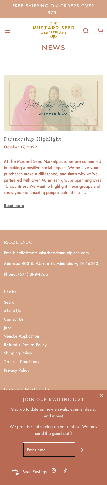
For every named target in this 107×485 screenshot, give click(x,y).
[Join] (82, 450)
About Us (12, 311)
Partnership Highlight (32, 139)
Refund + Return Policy (25, 345)
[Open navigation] (7, 30)
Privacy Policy (16, 370)
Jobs (7, 328)
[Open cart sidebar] (100, 30)
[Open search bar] (85, 30)
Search (10, 302)
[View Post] (53, 103)
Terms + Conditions (21, 362)
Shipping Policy (18, 353)
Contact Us (14, 319)
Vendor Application (21, 336)
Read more (14, 206)
